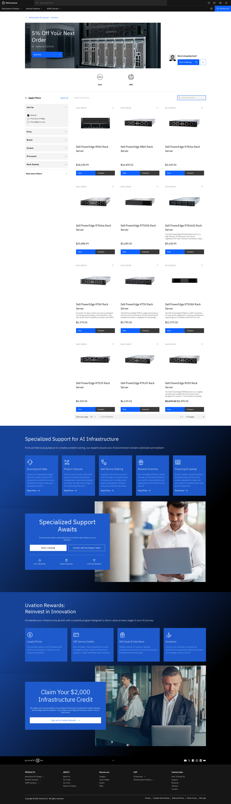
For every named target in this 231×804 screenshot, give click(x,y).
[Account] (226, 3)
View (80, 173)
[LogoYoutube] (185, 760)
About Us (66, 777)
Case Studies (104, 780)
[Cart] (220, 3)
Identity (175, 786)
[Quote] (215, 3)
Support (175, 780)
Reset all (64, 98)
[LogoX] (189, 760)
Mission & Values (69, 786)
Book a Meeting (186, 62)
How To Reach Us (178, 777)
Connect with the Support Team (87, 548)
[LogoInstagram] (196, 760)
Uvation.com (224, 8)
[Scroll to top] (113, 760)
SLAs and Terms (178, 798)
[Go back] (26, 17)
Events (102, 783)
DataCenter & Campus (39, 17)
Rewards (175, 783)
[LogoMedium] (204, 760)
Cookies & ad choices (161, 798)
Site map (202, 798)
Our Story (66, 783)
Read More (31, 490)
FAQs (101, 786)
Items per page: (82, 417)
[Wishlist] (209, 3)
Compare (100, 173)
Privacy (148, 798)
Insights (102, 777)
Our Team (67, 780)
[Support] (211, 9)
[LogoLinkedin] (200, 760)
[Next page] (203, 416)
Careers (175, 789)
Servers (54, 17)
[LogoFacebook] (193, 760)
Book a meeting (48, 548)
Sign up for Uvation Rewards (63, 720)
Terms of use (192, 798)
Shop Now (37, 55)
